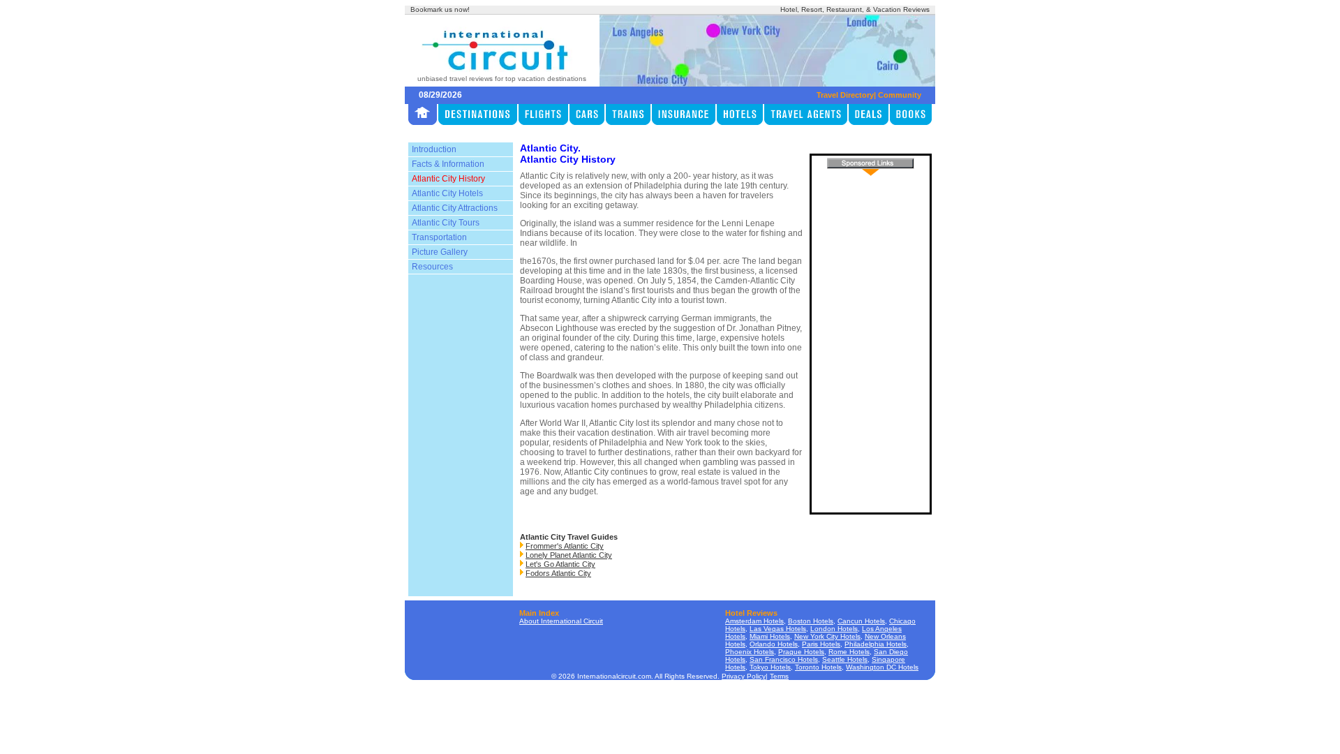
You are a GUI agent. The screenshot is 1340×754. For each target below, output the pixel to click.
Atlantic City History (448, 179)
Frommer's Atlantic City (565, 546)
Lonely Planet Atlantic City (569, 555)
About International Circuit (561, 621)
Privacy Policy (744, 676)
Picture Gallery (440, 252)
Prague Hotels (801, 652)
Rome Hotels (849, 652)
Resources (432, 267)
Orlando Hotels (774, 644)
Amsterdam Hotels (754, 621)
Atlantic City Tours (445, 223)
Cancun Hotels (861, 621)
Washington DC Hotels (882, 667)
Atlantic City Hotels (447, 193)
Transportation (439, 237)
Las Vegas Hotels (778, 629)
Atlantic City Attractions (455, 208)
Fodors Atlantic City (558, 573)
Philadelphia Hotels (875, 644)
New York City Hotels (827, 636)
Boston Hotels (810, 621)
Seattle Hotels (845, 659)
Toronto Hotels (818, 667)
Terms (779, 676)
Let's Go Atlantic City (560, 564)
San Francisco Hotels (784, 659)
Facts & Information (448, 164)
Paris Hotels (821, 644)
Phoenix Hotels (749, 652)
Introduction (434, 149)
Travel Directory (845, 95)
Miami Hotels (770, 636)
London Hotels (834, 629)
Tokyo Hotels (770, 667)
